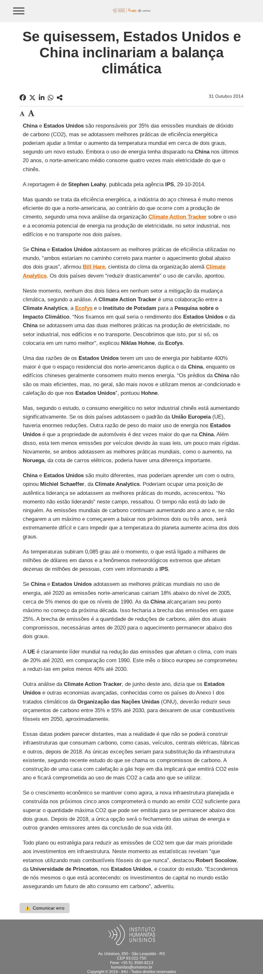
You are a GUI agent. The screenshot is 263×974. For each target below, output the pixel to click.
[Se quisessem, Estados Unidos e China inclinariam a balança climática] (60, 97)
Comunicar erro (44, 908)
